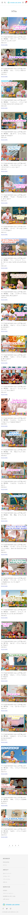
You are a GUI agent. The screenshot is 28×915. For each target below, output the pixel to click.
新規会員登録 (6, 862)
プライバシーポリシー (8, 893)
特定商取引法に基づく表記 (9, 896)
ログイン (5, 865)
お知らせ (5, 882)
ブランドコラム (6, 879)
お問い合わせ (6, 899)
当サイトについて (7, 873)
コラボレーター (6, 876)
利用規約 (5, 890)
